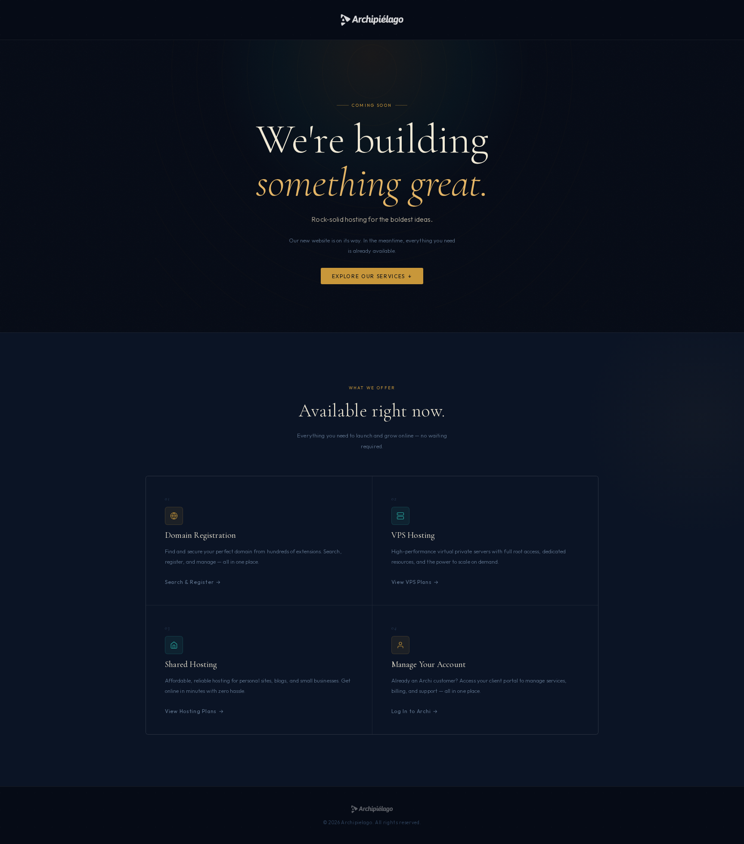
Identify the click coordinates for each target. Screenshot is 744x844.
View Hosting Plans (191, 711)
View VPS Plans (411, 582)
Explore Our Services (369, 276)
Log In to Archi (411, 711)
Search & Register (189, 582)
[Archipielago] (372, 20)
